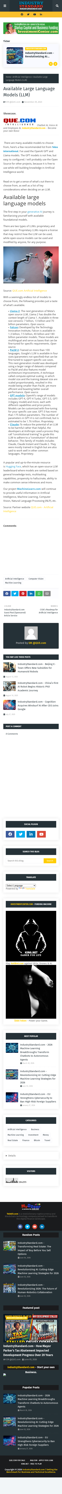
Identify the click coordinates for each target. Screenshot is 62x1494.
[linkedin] (40, 14)
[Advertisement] (31, 551)
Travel (47, 1140)
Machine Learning (13, 583)
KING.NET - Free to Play (31, 1464)
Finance (25, 1140)
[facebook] (22, 14)
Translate (30, 888)
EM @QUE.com (13, 102)
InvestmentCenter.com (22, 904)
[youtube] (35, 14)
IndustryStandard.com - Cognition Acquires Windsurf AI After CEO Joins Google (38, 705)
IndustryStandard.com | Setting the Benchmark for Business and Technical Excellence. (31, 1470)
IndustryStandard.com (21, 1367)
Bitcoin (37, 1140)
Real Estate (13, 1140)
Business (35, 1129)
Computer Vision (36, 579)
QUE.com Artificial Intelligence (29, 290)
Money (46, 1135)
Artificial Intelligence (22, 77)
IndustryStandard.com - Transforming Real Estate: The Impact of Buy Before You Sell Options (34, 1248)
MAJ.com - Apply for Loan (41, 1460)
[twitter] (28, 14)
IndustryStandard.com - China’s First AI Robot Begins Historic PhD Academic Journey (38, 686)
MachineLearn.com (29, 488)
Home (8, 77)
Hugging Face (13, 466)
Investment (33, 1135)
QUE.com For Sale (17, 1460)
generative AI (34, 211)
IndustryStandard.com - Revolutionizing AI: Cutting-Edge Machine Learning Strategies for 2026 (39, 54)
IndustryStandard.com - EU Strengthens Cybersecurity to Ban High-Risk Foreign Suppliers (38, 1098)
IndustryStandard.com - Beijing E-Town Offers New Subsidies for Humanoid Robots (37, 668)
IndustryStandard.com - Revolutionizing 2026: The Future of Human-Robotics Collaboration (37, 1288)
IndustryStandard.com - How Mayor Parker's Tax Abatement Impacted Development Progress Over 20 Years (28, 1350)
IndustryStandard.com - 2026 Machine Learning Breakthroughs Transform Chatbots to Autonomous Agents (36, 1052)
